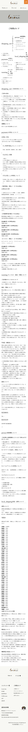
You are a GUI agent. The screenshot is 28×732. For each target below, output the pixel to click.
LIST (2, 698)
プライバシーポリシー (18, 691)
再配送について (19, 67)
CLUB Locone (23, 7)
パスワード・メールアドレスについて (21, 43)
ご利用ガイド (16, 688)
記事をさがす (5, 7)
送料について (19, 62)
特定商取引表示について (19, 693)
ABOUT (3, 700)
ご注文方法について (7, 43)
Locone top (3, 689)
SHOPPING (4, 693)
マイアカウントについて (21, 46)
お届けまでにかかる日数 (21, 65)
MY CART (14, 7)
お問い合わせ (16, 695)
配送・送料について (21, 56)
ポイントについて (20, 49)
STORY (3, 691)
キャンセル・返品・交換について (7, 72)
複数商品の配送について (21, 70)
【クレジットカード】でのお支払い (7, 65)
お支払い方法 (5, 62)
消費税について (6, 55)
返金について (5, 82)
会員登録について (20, 37)
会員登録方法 (19, 40)
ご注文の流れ (5, 53)
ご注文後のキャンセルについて (7, 78)
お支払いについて (7, 59)
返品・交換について (7, 81)
